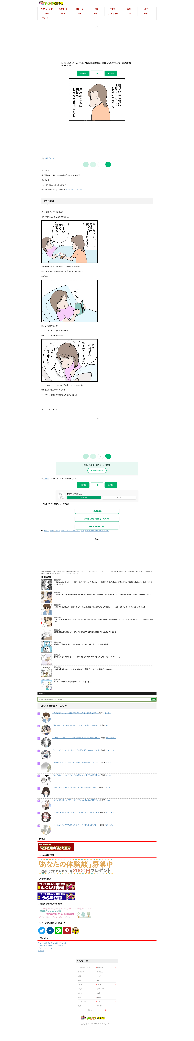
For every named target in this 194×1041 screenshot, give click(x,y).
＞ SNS (119, 498)
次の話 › (111, 73)
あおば (108, 800)
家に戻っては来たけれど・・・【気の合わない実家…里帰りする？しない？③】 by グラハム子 (87, 657)
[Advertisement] (97, 42)
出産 (79, 980)
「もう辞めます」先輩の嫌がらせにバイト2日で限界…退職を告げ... (75, 825)
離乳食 (80, 993)
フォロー (46, 479)
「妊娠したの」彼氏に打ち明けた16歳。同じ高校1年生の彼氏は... (75, 788)
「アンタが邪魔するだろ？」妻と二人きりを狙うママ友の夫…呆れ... (76, 812)
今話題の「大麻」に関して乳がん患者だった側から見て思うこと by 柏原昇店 (81, 644)
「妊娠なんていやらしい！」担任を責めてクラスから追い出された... (76, 738)
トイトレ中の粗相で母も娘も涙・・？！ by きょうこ (72, 682)
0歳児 (129, 9)
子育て (112, 9)
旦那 (129, 13)
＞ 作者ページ (83, 497)
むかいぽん (109, 825)
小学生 (96, 13)
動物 (146, 13)
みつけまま (110, 812)
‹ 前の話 (83, 73)
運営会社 (41, 951)
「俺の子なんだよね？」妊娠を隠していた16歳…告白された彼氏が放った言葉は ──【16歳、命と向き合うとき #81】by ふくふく (99, 607)
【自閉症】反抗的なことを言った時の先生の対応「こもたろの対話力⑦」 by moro (83, 669)
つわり (99, 976)
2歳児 (46, 13)
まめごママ (110, 750)
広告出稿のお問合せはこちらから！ (50, 946)
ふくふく (108, 713)
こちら (69, 573)
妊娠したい (79, 9)
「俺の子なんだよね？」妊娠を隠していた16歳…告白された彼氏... (75, 713)
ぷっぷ (108, 775)
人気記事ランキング (84, 967)
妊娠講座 (81, 972)
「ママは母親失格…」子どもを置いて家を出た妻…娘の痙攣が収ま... (76, 800)
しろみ (108, 763)
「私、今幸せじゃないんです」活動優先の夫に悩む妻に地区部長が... (76, 775)
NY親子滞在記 (97, 511)
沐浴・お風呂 (101, 989)
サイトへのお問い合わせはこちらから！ (52, 943)
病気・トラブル (66, 531)
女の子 (46, 531)
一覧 (97, 73)
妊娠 (96, 9)
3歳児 (63, 13)
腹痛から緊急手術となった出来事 (97, 519)
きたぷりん (49, 158)
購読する (43, 694)
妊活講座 (100, 967)
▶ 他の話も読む (97, 470)
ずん (107, 725)
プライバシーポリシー (46, 948)
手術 (82, 531)
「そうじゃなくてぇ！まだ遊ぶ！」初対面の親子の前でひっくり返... (76, 750)
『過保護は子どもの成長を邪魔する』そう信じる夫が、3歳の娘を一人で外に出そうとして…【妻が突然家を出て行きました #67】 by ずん (102, 595)
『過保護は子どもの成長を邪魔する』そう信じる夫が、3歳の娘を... (76, 725)
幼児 (79, 13)
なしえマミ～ (111, 738)
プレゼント (46, 18)
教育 (79, 997)
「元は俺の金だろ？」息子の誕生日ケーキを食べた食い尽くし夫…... (76, 763)
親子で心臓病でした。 (97, 526)
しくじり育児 (113, 13)
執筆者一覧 (63, 9)
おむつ (80, 989)
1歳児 (146, 9)
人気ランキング (46, 9)
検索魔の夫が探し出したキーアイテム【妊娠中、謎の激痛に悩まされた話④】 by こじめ (85, 632)
